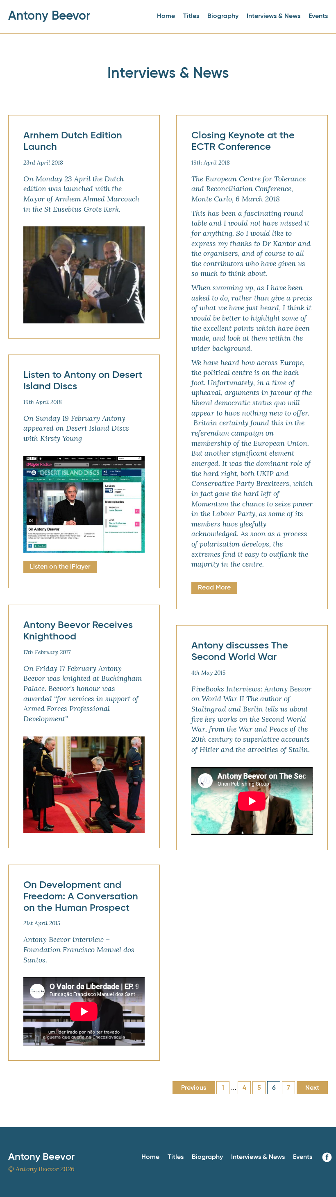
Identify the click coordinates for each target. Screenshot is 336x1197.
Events (318, 16)
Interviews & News (273, 16)
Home (166, 16)
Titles (191, 16)
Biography (222, 16)
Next (312, 1088)
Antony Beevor (49, 16)
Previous (193, 1088)
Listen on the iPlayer (60, 567)
